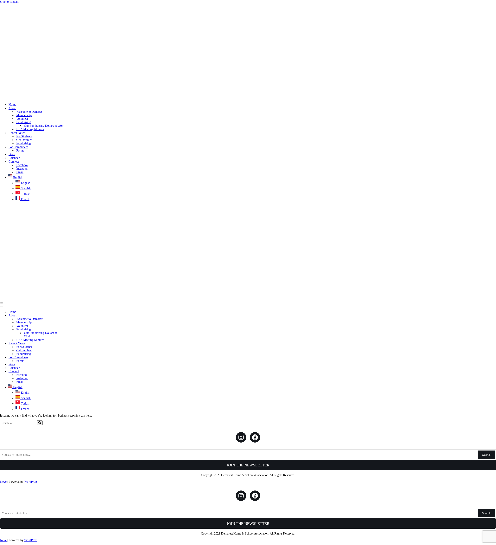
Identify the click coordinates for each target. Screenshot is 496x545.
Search (486, 454)
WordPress (30, 481)
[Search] (40, 422)
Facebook (22, 165)
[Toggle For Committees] (68, 357)
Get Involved (24, 139)
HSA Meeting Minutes (30, 129)
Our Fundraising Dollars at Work (44, 125)
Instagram (22, 168)
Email (19, 172)
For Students (24, 136)
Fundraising (23, 143)
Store (12, 154)
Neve (3, 481)
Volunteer (22, 118)
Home (12, 104)
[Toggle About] (68, 315)
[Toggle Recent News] (68, 343)
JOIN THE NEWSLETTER (248, 465)
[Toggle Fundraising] (68, 329)
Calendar (14, 157)
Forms (20, 150)
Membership (24, 115)
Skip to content (9, 1)
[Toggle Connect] (68, 371)
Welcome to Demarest (29, 111)
